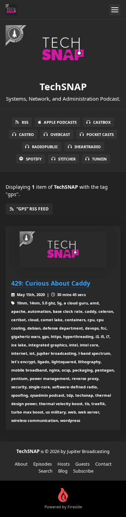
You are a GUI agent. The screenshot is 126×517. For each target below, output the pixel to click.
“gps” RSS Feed (32, 209)
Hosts (63, 464)
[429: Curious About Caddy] (63, 249)
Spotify (34, 158)
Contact (103, 464)
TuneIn (99, 158)
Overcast (60, 134)
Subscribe (83, 471)
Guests (82, 464)
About (21, 464)
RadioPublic (45, 146)
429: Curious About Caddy (50, 283)
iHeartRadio (88, 146)
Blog (63, 471)
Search (45, 471)
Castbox (102, 122)
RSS (25, 122)
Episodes (42, 464)
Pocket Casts (100, 134)
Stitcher (67, 158)
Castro (26, 134)
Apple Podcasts (60, 122)
